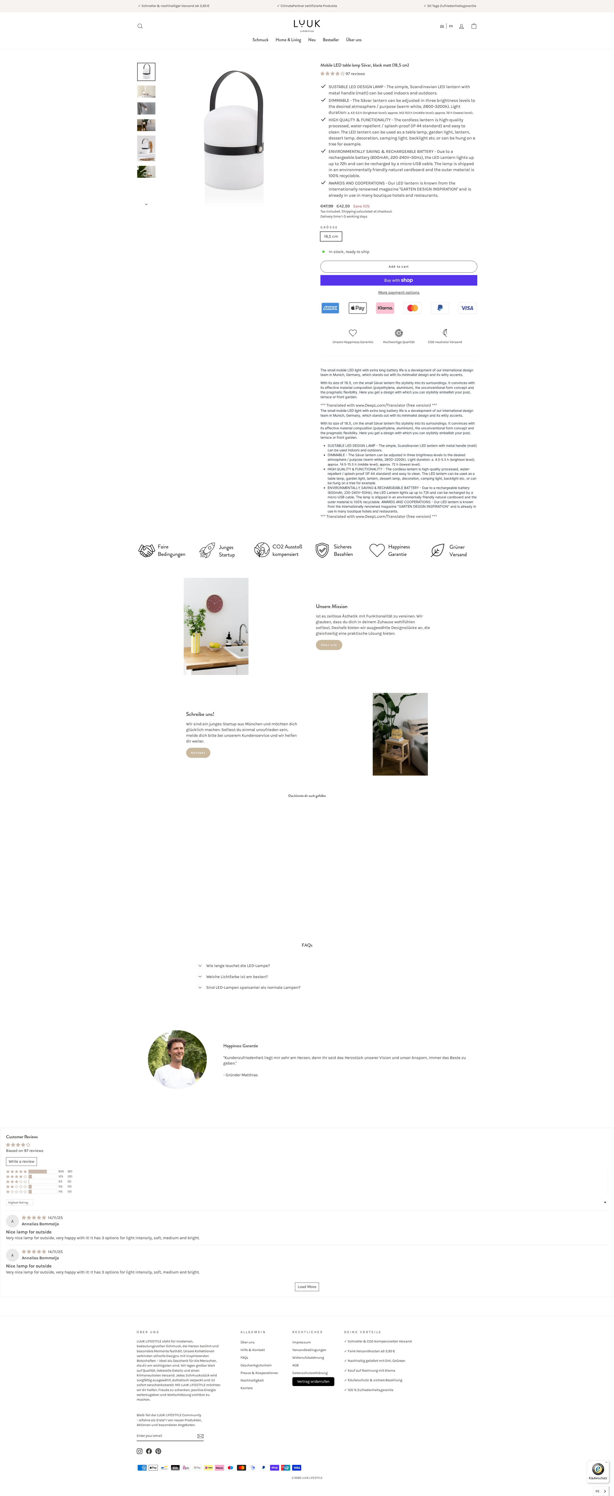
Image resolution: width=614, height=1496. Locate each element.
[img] (34, 1217)
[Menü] (606, 1463)
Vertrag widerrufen (313, 1381)
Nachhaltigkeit (252, 1380)
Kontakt (198, 752)
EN (451, 26)
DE (442, 26)
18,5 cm (331, 236)
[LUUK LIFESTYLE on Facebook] (149, 1451)
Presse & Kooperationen (259, 1373)
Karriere (247, 1388)
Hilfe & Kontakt (253, 1350)
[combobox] (442, 26)
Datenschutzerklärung (310, 1373)
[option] (451, 26)
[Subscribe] (200, 1436)
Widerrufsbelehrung (308, 1358)
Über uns (353, 40)
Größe (329, 227)
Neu (312, 40)
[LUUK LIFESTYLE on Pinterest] (158, 1451)
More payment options (398, 292)
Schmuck (260, 40)
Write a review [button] (21, 1161)
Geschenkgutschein (256, 1365)
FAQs (244, 1358)
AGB (295, 1365)
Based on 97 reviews (24, 1150)
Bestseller (331, 40)
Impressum (301, 1342)
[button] (333, 73)
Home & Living (288, 40)
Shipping (349, 211)
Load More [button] (307, 1286)
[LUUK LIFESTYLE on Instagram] (139, 1451)
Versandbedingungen (309, 1350)
